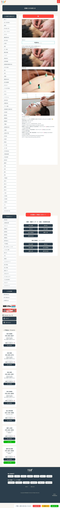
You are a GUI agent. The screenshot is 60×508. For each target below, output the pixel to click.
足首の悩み (6, 100)
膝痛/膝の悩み (6, 79)
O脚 (4, 73)
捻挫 (5, 169)
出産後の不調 (6, 133)
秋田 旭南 (31, 225)
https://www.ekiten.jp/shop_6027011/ (33, 137)
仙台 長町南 (30, 232)
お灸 (5, 255)
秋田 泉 (30, 229)
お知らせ (7, 318)
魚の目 (5, 207)
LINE (55, 506)
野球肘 (5, 142)
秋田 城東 (46, 229)
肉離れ (5, 76)
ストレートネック (7, 31)
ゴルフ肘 (5, 148)
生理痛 (5, 130)
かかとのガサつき (7, 210)
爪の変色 (5, 198)
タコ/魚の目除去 (7, 279)
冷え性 (5, 94)
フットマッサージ (7, 285)
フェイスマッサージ (7, 261)
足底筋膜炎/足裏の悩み (8, 109)
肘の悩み (5, 136)
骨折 (5, 175)
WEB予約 (10, 345)
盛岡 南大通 (30, 236)
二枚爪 (5, 192)
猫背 (5, 46)
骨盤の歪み (6, 58)
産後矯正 (5, 234)
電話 (46, 506)
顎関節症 (5, 118)
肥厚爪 (5, 186)
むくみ (5, 91)
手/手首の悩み (6, 151)
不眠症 (5, 124)
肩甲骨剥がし (6, 240)
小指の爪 (5, 201)
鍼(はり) (5, 252)
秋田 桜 (45, 225)
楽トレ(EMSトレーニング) (8, 246)
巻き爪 (5, 181)
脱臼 (5, 172)
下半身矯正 (6, 243)
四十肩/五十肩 (6, 28)
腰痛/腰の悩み (6, 37)
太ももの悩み (6, 67)
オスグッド (6, 85)
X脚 (4, 70)
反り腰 (5, 43)
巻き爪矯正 (6, 264)
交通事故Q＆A (6, 300)
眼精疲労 (5, 121)
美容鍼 (5, 258)
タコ (5, 204)
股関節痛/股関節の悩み (8, 64)
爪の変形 (5, 195)
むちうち (5, 34)
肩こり (5, 19)
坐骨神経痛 (6, 61)
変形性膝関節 (6, 82)
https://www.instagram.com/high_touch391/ (35, 125)
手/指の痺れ (6, 157)
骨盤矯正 (5, 228)
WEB (37, 506)
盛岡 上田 (46, 232)
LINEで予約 (9, 441)
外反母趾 (5, 112)
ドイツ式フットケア (7, 276)
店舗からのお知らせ (9, 342)
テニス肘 (5, 145)
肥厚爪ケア (6, 270)
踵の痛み (5, 115)
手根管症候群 (6, 154)
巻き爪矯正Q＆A (6, 297)
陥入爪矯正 (6, 267)
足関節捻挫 (6, 103)
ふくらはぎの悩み (7, 88)
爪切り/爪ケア (6, 273)
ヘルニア (5, 55)
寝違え (5, 25)
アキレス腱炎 (6, 106)
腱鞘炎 (5, 163)
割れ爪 (5, 189)
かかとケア (6, 282)
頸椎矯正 (5, 237)
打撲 (5, 166)
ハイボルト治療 (6, 249)
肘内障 (5, 139)
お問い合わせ (8, 322)
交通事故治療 (6, 222)
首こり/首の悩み (7, 22)
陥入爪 (5, 184)
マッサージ (6, 225)
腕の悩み (5, 160)
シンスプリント (6, 97)
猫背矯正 (5, 231)
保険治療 (5, 219)
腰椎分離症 (6, 52)
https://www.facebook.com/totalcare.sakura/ (35, 135)
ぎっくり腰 (5, 49)
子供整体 (5, 178)
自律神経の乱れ (7, 127)
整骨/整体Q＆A (6, 294)
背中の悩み (6, 40)
